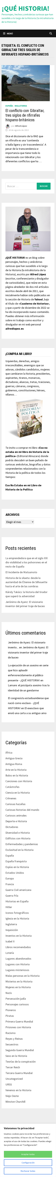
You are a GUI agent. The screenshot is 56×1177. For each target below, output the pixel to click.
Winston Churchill (15, 1101)
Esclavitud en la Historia (19, 850)
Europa (9, 878)
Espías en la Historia (17, 867)
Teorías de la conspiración (20, 1061)
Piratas (9, 1016)
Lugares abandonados (18, 958)
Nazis (8, 993)
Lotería (9, 953)
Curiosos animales (16, 815)
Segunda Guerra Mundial (19, 1050)
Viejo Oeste (12, 1096)
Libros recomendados (18, 947)
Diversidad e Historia (17, 832)
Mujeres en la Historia (18, 987)
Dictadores (11, 827)
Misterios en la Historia (18, 981)
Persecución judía (15, 998)
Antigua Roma (13, 764)
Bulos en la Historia (16, 775)
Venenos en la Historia (18, 1090)
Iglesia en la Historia (17, 918)
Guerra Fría (11, 895)
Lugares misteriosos (17, 970)
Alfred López (21, 126)
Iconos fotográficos (17, 913)
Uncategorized (14, 1078)
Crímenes (10, 798)
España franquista (16, 861)
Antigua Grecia (13, 758)
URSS (8, 1084)
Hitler (8, 907)
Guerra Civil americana (18, 890)
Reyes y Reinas (14, 1038)
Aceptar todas (28, 1154)
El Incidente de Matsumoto (21, 572)
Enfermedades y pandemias (21, 844)
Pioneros (10, 1010)
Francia (9, 884)
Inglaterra (21, 105)
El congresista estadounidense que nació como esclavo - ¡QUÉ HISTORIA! (28, 703)
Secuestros (11, 1044)
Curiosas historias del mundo (22, 810)
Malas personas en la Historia (22, 975)
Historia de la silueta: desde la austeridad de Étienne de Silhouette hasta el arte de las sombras (26, 582)
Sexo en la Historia (16, 1056)
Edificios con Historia (17, 838)
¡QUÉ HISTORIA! (25, 8)
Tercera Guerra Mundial (19, 1073)
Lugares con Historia (17, 964)
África (8, 752)
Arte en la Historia (15, 769)
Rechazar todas (28, 1171)
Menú (10, 33)
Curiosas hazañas (15, 804)
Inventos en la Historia (18, 935)
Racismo (10, 1033)
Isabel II (9, 941)
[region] (28, 1150)
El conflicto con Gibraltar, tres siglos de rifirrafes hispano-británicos (24, 115)
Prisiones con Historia (18, 1027)
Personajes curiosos (17, 1004)
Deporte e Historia (16, 821)
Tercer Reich (12, 1067)
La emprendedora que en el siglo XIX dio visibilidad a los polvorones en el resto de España (26, 562)
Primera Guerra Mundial (19, 1021)
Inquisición (11, 930)
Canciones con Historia (18, 781)
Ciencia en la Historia (17, 792)
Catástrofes (12, 787)
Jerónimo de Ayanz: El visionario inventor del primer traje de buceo (28, 652)
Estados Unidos (14, 872)
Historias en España (16, 901)
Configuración (28, 1162)
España (9, 105)
